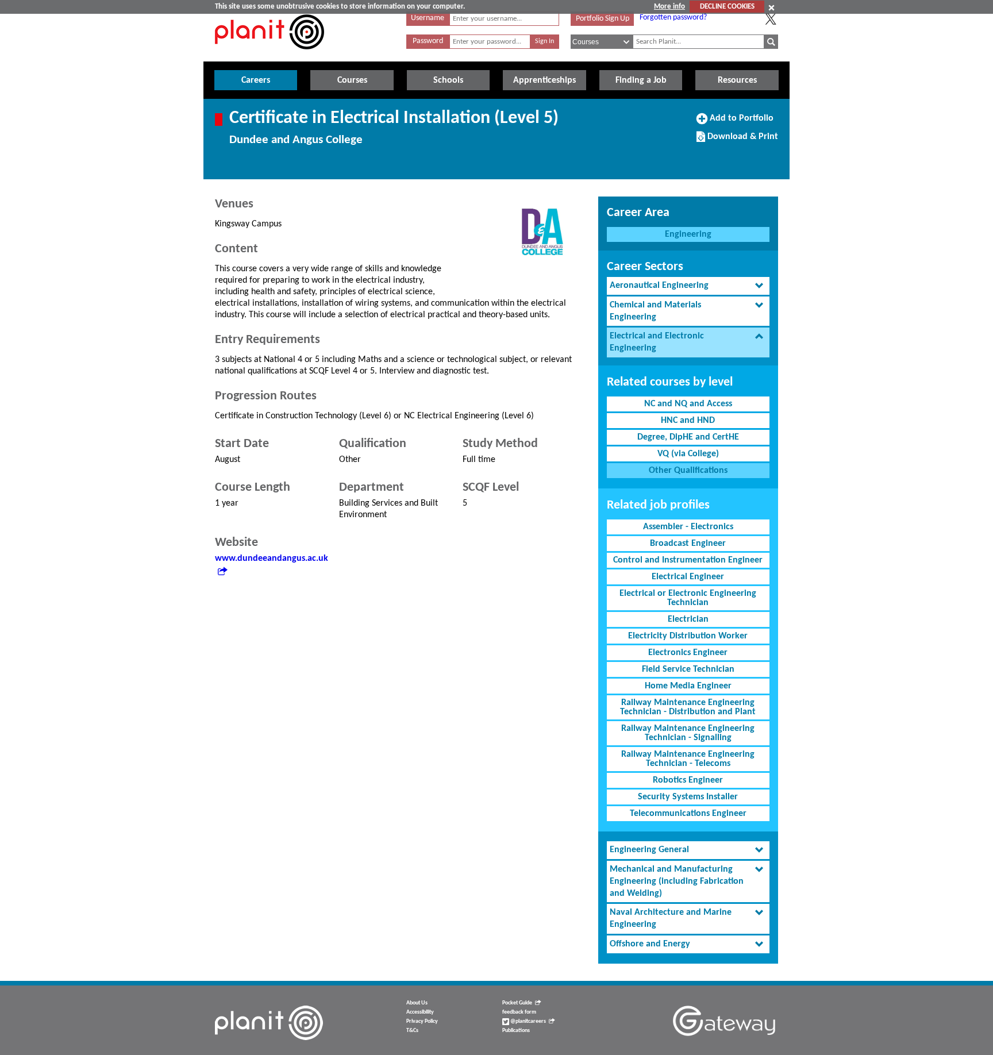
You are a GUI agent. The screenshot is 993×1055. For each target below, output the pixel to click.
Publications (516, 1030)
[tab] (688, 286)
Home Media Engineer (688, 686)
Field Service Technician (688, 669)
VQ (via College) (688, 454)
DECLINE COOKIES (727, 6)
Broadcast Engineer (688, 543)
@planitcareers (527, 1021)
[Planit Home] (269, 55)
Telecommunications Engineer (688, 813)
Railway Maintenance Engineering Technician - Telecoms (688, 759)
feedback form (519, 1012)
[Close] (771, 7)
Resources (737, 80)
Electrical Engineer (688, 577)
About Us (417, 1003)
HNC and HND (688, 420)
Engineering (688, 234)
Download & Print (741, 141)
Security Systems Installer (688, 797)
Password (428, 41)
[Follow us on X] (770, 18)
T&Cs (412, 1030)
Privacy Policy (422, 1021)
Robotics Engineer (688, 780)
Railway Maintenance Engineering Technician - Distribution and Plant (688, 707)
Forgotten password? (673, 17)
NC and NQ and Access (688, 404)
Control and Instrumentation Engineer (688, 560)
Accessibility (420, 1012)
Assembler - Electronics (688, 527)
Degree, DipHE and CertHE (688, 437)
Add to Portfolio (740, 122)
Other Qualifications (688, 470)
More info (669, 6)
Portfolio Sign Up (602, 18)
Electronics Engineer (688, 652)
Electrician (688, 619)
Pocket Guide (517, 1003)
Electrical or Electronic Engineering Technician (687, 598)
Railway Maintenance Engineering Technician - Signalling (688, 733)
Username (427, 18)
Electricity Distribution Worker (688, 636)
